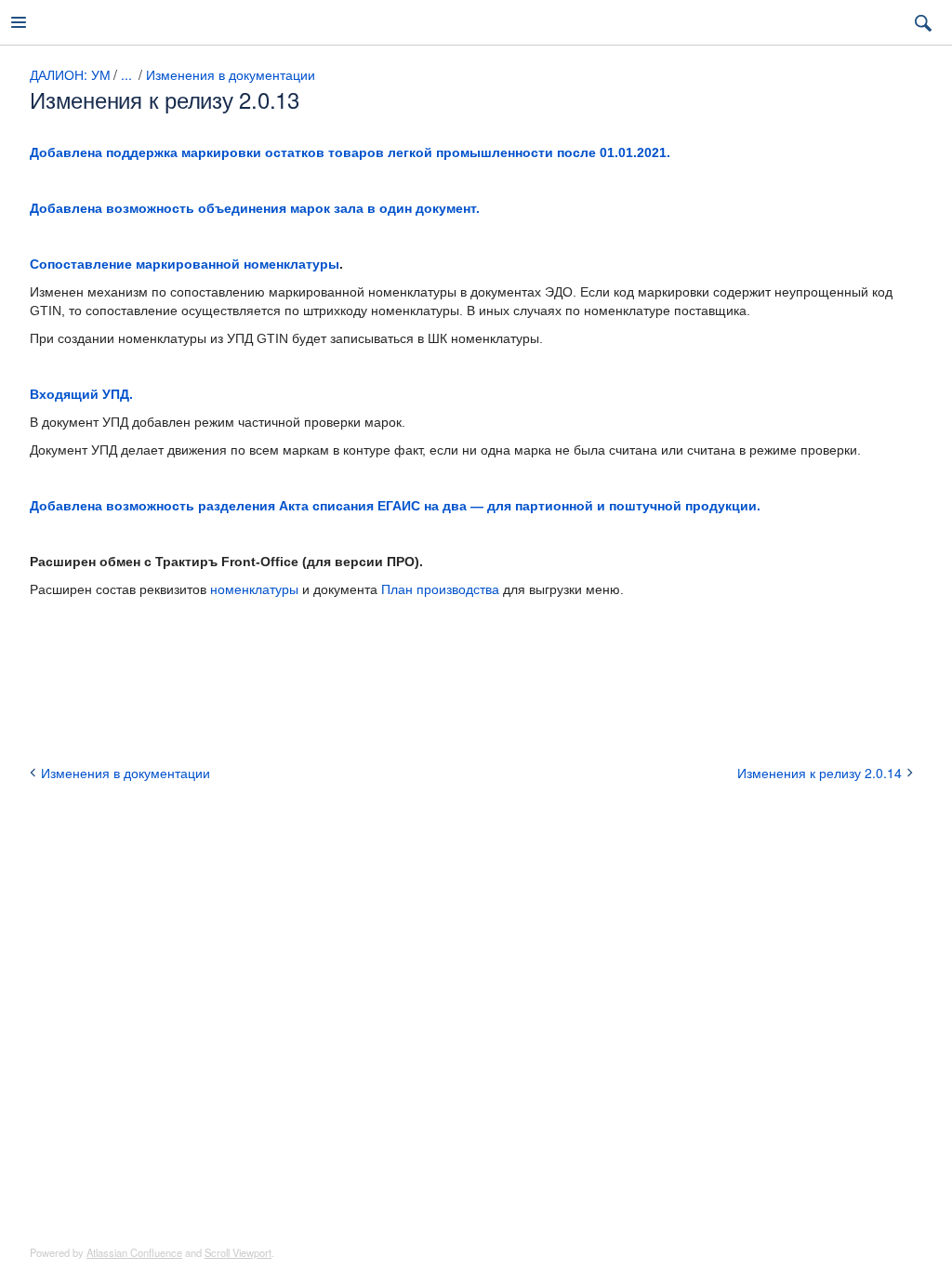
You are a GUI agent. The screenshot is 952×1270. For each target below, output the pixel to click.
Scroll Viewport (238, 1252)
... (126, 74)
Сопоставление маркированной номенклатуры (184, 264)
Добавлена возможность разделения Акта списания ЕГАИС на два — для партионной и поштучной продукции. (395, 505)
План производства (440, 589)
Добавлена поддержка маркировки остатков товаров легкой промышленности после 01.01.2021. (350, 152)
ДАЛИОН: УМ (70, 74)
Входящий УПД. (81, 394)
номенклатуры (256, 589)
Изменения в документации (230, 74)
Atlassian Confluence (134, 1252)
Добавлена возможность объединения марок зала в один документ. (255, 208)
